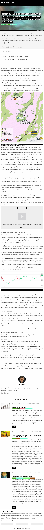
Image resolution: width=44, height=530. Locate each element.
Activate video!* (22, 207)
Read (14, 426)
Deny (37, 523)
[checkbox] (1, 520)
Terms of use (14, 370)
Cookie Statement (26, 528)
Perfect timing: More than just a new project (15, 59)
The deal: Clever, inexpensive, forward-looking (16, 56)
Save (22, 523)
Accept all (7, 523)
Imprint (16, 528)
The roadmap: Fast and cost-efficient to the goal (16, 57)
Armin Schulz (20, 46)
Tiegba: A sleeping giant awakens (12, 55)
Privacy (20, 528)
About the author (4, 393)
